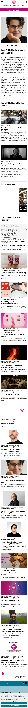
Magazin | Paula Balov (6, 361)
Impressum (17, 701)
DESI (2, 81)
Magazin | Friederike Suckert (8, 390)
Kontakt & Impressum (6, 683)
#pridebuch (4, 241)
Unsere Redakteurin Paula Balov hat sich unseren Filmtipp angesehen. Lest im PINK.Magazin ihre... (13, 633)
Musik (2, 125)
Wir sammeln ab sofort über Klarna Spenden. (13, 575)
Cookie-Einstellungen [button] (14, 703)
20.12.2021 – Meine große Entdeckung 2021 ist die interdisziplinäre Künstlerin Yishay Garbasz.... (13, 514)
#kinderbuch (21, 239)
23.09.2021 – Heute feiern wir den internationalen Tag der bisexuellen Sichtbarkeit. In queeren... (10, 603)
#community (16, 268)
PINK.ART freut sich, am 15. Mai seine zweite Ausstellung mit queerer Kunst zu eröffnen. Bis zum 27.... (14, 305)
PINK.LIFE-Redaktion (13, 46)
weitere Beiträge (20, 676)
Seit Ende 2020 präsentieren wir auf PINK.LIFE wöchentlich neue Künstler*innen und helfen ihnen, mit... (13, 275)
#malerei (19, 298)
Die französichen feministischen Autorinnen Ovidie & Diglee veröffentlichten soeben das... (13, 247)
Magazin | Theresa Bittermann (8, 239)
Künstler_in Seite (20, 678)
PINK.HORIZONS (16, 5)
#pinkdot (3, 46)
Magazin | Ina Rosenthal (7, 476)
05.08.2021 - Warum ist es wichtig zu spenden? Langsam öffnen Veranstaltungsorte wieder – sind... (14, 664)
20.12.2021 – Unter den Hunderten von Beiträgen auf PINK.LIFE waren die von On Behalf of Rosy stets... (13, 453)
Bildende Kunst (5, 298)
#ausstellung (13, 298)
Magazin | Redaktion (6, 268)
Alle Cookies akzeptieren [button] (14, 705)
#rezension (10, 241)
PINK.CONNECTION (7, 5)
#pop (7, 125)
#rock (10, 125)
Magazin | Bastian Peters (7, 445)
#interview (16, 361)
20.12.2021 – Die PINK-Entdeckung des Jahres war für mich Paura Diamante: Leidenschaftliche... (13, 545)
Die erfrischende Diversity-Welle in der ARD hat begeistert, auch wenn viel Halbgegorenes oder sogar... (14, 397)
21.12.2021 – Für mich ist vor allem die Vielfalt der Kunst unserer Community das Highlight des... (13, 484)
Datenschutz (16, 683)
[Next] (26, 6)
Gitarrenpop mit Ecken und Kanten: (11, 168)
